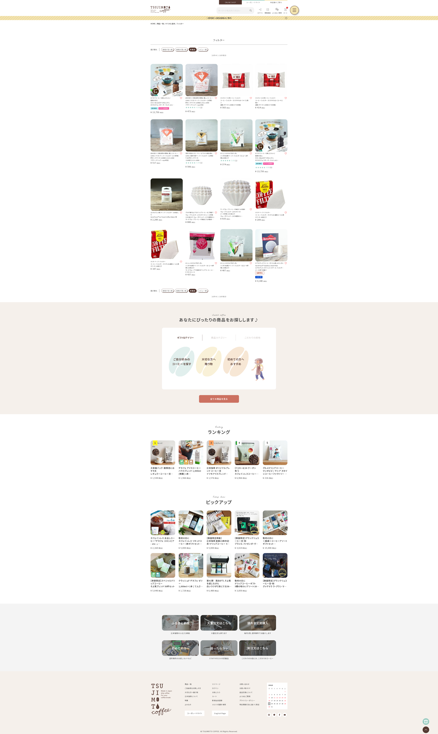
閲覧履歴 (268, 13)
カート (214, 696)
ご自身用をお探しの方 (193, 688)
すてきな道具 (170, 23)
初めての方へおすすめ (235, 361)
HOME (153, 23)
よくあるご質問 (277, 13)
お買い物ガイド (245, 688)
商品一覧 (160, 23)
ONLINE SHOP (230, 2)
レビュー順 (203, 49)
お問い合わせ (244, 684)
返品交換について (246, 692)
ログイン (260, 13)
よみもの (188, 704)
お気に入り (216, 692)
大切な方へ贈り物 (209, 361)
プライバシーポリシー (247, 700)
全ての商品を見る (219, 398)
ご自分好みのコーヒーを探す (181, 361)
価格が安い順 (168, 49)
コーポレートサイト (253, 2)
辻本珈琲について (191, 696)
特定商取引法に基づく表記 (249, 704)
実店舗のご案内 (276, 2)
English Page (220, 713)
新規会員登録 (217, 700)
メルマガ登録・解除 (219, 704)
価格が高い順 (181, 49)
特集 (186, 700)
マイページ (216, 684)
